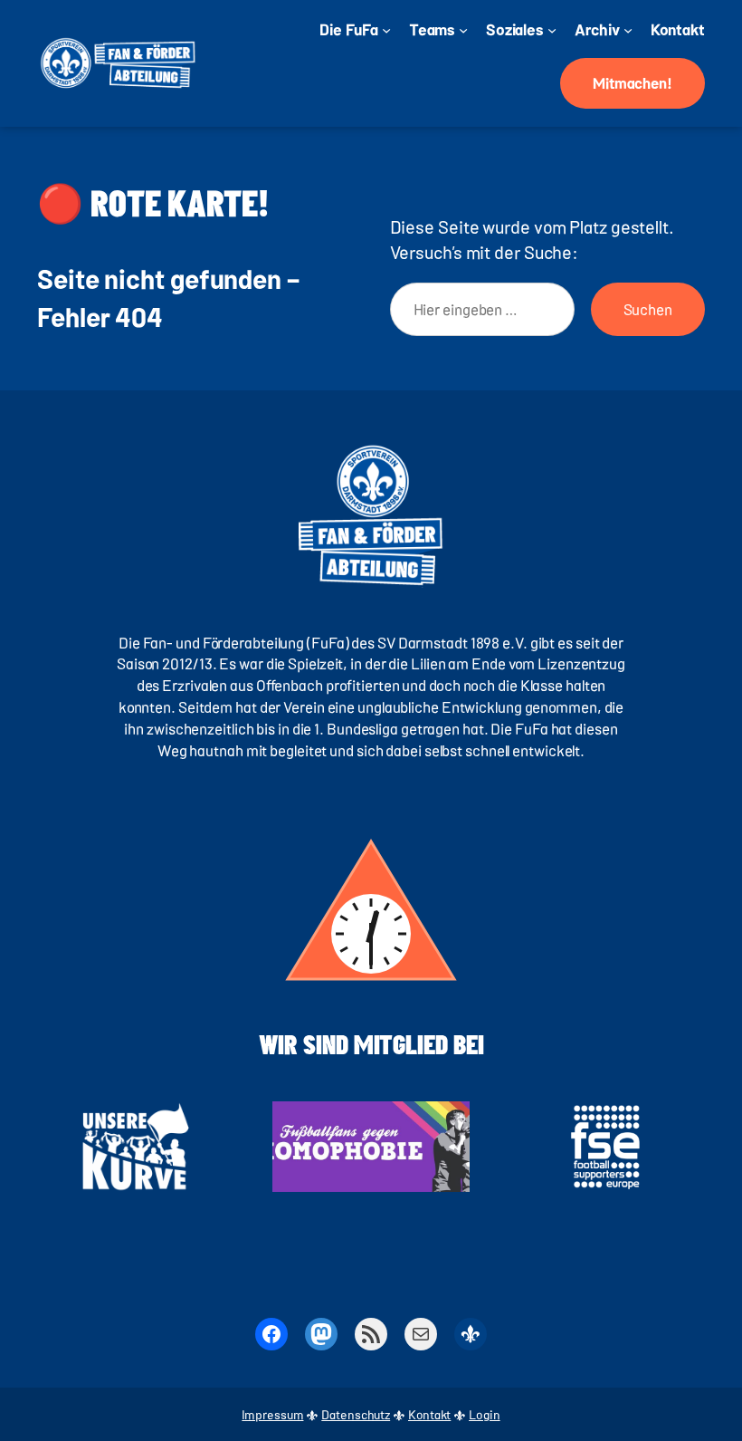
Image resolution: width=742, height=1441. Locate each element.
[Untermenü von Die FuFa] (386, 29)
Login (484, 1414)
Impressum (272, 1414)
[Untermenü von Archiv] (628, 29)
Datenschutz (355, 1414)
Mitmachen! (632, 82)
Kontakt (429, 1414)
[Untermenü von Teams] (463, 29)
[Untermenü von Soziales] (551, 29)
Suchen (647, 309)
